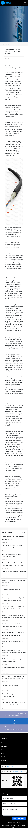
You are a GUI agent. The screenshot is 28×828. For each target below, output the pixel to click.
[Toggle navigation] (25, 3)
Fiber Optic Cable (5, 743)
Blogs (2, 753)
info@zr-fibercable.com (14, 767)
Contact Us (3, 756)
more (23, 532)
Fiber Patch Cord (5, 746)
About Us (3, 760)
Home (2, 44)
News (2, 750)
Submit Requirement (19, 818)
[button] (2, 44)
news (7, 44)
